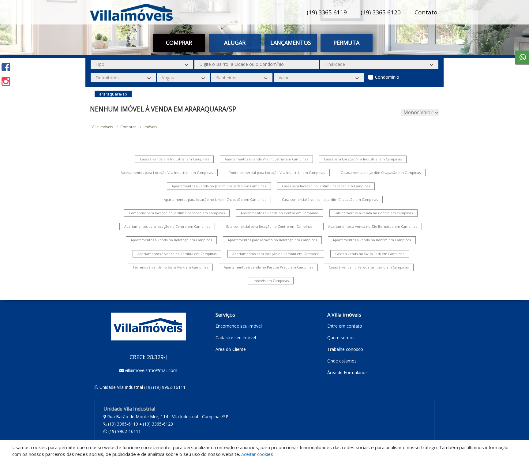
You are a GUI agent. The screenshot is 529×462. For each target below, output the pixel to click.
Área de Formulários (347, 372)
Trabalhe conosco (345, 349)
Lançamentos (290, 42)
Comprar (128, 127)
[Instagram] (6, 81)
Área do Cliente (231, 349)
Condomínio (387, 77)
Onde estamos (342, 361)
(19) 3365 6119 (327, 12)
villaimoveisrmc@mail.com (151, 370)
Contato (426, 12)
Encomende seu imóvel (239, 326)
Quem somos (341, 337)
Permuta (346, 42)
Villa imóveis (102, 127)
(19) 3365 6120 (381, 12)
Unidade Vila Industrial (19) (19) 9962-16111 (142, 387)
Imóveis (150, 127)
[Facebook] (6, 67)
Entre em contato (344, 326)
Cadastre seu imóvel (236, 337)
